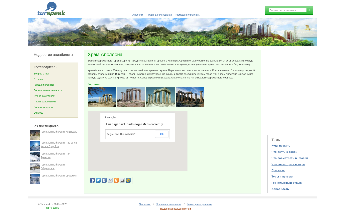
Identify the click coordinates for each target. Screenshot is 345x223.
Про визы (278, 170)
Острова (38, 112)
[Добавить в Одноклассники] (116, 180)
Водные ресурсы (43, 107)
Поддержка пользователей (175, 208)
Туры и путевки (282, 176)
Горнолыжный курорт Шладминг (59, 175)
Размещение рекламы (187, 14)
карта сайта (52, 207)
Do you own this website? (121, 134)
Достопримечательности (48, 90)
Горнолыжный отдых (287, 182)
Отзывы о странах (44, 96)
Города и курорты (44, 84)
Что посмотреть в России (290, 158)
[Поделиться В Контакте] (104, 180)
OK (162, 134)
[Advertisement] (291, 90)
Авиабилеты (280, 188)
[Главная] (51, 9)
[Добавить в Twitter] (98, 180)
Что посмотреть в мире (288, 164)
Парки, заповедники (45, 101)
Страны (38, 79)
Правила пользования (159, 14)
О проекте (138, 14)
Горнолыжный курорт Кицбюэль (59, 131)
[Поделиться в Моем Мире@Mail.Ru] (128, 180)
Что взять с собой (284, 151)
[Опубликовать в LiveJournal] (110, 180)
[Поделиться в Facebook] (92, 180)
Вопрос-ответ (41, 73)
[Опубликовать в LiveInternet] (122, 180)
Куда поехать (281, 145)
